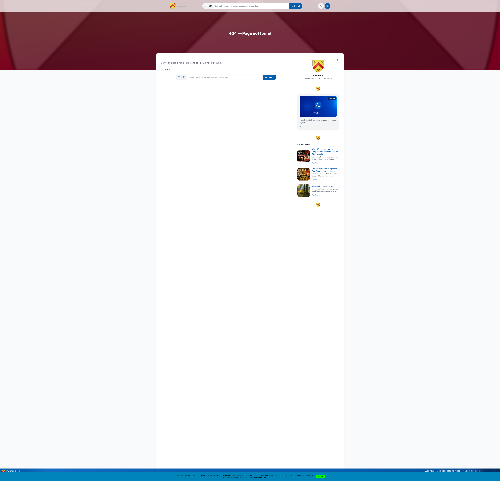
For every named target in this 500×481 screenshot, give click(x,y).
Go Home (166, 69)
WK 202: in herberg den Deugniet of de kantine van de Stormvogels (325, 151)
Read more (316, 163)
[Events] (205, 6)
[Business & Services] (210, 6)
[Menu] (327, 6)
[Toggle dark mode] (321, 6)
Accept (320, 476)
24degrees (431, 471)
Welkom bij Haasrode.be (322, 186)
